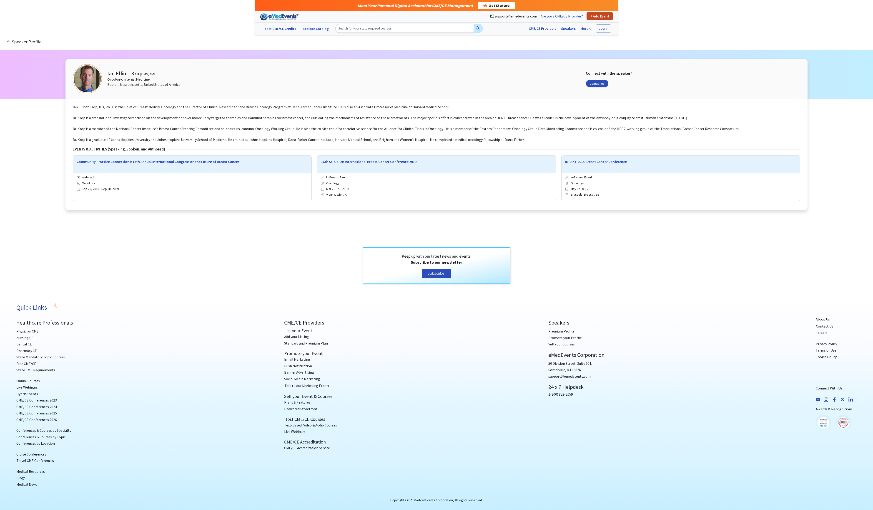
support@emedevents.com (515, 16)
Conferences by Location (35, 443)
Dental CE (24, 344)
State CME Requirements (35, 370)
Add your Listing (296, 336)
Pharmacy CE (26, 350)
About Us (823, 319)
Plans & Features (297, 402)
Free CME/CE (26, 363)
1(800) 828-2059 (560, 394)
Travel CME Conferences (35, 460)
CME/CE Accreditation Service (307, 448)
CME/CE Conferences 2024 (36, 406)
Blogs (20, 478)
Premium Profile (561, 331)
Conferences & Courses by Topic (40, 437)
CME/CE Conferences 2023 (36, 400)
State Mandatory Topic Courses (40, 357)
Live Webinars (27, 387)
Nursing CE (24, 337)
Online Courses (28, 381)
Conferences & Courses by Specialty (43, 430)
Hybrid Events (27, 394)
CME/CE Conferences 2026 (36, 419)
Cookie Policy (826, 357)
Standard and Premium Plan (306, 343)
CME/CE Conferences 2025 (36, 413)
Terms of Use (826, 350)
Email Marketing (297, 359)
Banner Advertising (299, 372)
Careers (822, 333)
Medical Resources (30, 471)
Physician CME (27, 331)
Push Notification (298, 366)
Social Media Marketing (302, 379)
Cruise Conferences (31, 454)
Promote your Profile (565, 337)
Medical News (26, 484)
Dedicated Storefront (300, 409)
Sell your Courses (561, 344)
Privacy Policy (826, 344)
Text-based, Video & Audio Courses (310, 425)
